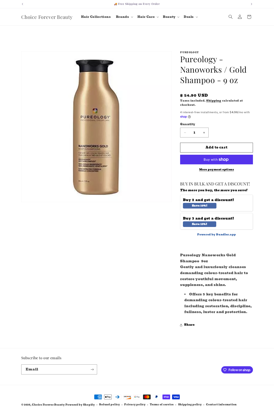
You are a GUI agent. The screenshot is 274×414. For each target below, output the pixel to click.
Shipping (213, 101)
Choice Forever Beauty (48, 405)
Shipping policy (190, 404)
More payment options (216, 170)
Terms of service (162, 404)
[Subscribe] (92, 369)
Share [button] (189, 324)
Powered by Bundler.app (216, 234)
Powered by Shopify (80, 405)
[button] (124, 16)
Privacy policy (134, 404)
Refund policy (109, 404)
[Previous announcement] (22, 4)
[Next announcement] (251, 4)
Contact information (221, 404)
